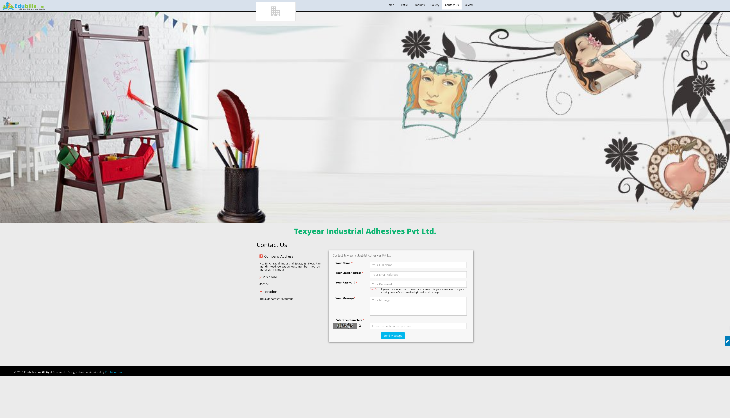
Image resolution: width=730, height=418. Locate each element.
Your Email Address (349, 272)
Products (419, 5)
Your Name (344, 263)
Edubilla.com (113, 372)
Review (468, 5)
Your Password (347, 282)
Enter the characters (350, 320)
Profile (404, 5)
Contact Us (452, 5)
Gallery (434, 5)
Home (390, 5)
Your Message (345, 298)
